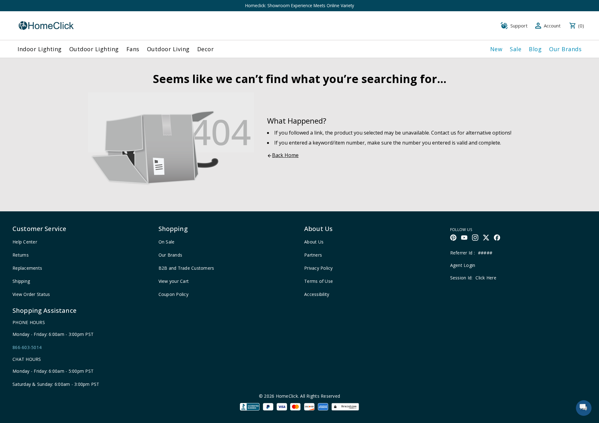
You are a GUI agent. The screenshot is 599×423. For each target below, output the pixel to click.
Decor (205, 49)
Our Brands (565, 49)
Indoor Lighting (39, 49)
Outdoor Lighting (94, 49)
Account (552, 25)
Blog (535, 49)
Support (519, 25)
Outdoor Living (168, 49)
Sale (515, 49)
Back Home (285, 155)
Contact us (443, 132)
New (496, 49)
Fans (132, 49)
